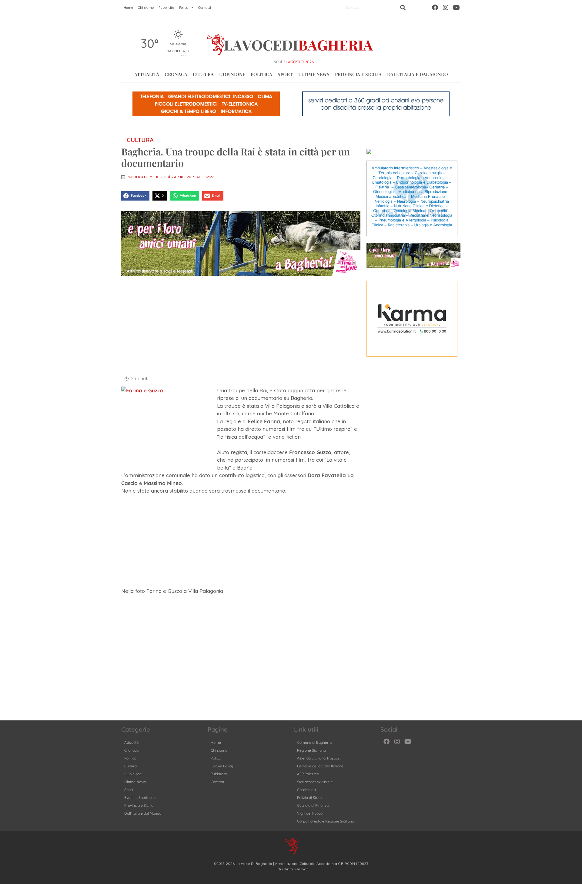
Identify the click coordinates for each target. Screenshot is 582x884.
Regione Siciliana (311, 750)
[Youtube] (456, 8)
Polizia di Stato (309, 797)
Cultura (203, 74)
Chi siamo (146, 7)
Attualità (146, 74)
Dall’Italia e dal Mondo (417, 74)
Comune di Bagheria (314, 742)
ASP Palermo (308, 774)
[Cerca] (402, 7)
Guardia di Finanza (313, 805)
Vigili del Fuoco (310, 813)
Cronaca (176, 74)
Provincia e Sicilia (358, 74)
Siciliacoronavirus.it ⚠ (315, 781)
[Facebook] (435, 8)
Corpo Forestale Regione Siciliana (325, 821)
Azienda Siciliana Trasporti (319, 758)
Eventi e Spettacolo (140, 797)
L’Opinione (232, 74)
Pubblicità (166, 7)
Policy (183, 7)
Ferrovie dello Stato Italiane (320, 766)
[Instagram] (446, 8)
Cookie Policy (222, 766)
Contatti (204, 7)
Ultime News (313, 74)
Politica (261, 74)
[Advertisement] (240, 324)
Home (128, 7)
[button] (135, 196)
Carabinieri (306, 789)
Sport (285, 74)
